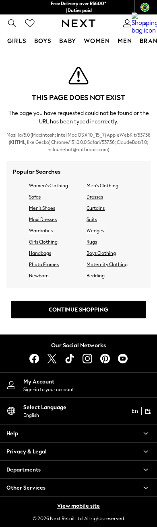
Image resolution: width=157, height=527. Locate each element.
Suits (92, 219)
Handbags (40, 253)
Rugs (92, 242)
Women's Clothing (48, 186)
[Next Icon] (78, 23)
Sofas (35, 197)
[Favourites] (30, 23)
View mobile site (78, 505)
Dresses (95, 197)
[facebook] (34, 358)
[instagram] (87, 358)
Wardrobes (41, 231)
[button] (78, 433)
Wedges (95, 231)
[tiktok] (69, 358)
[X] (52, 358)
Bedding (96, 276)
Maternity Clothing (107, 264)
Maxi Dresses (43, 219)
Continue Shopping (78, 309)
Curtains (96, 208)
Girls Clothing (43, 242)
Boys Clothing (101, 253)
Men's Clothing (102, 186)
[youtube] (123, 358)
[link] (12, 23)
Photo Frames (44, 264)
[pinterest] (105, 358)
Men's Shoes (42, 208)
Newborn (39, 276)
